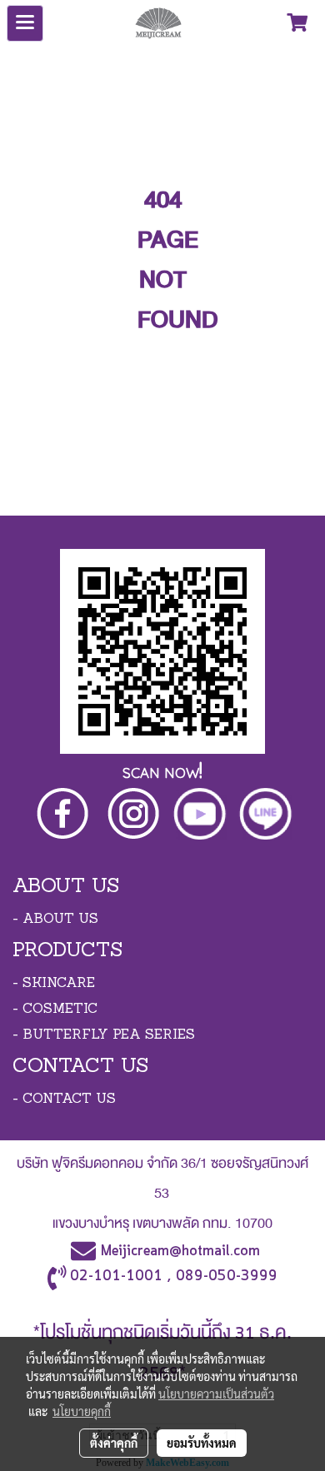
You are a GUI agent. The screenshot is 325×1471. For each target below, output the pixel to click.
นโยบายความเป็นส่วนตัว (216, 1393)
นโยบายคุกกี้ (81, 1411)
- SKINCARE (53, 983)
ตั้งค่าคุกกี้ (114, 1442)
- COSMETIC (55, 1009)
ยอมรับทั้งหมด (202, 1442)
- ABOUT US (55, 919)
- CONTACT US (64, 1099)
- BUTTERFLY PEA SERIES (103, 1035)
